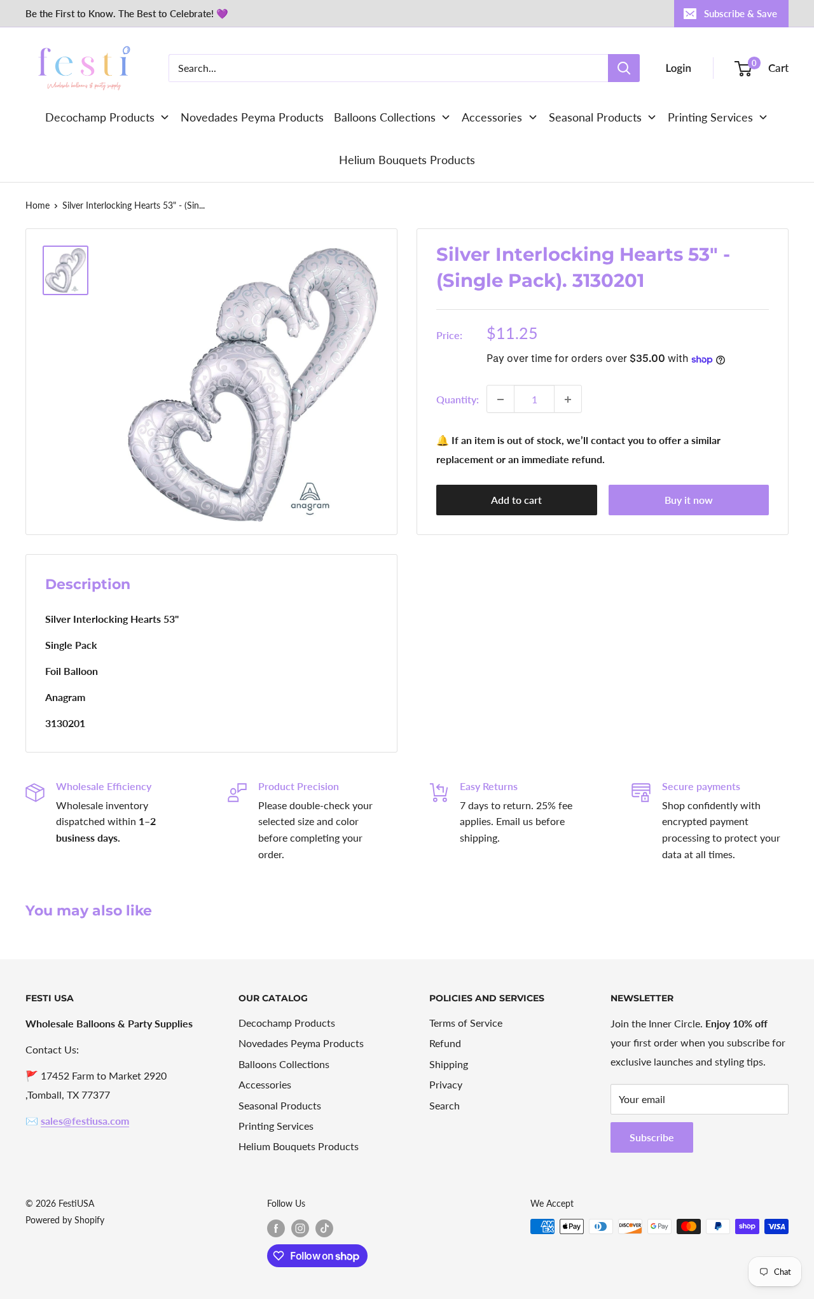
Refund (445, 1043)
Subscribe (652, 1137)
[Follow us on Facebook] (276, 1228)
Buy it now (689, 500)
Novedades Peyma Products (301, 1043)
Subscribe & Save (740, 13)
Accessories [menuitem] (492, 117)
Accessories (264, 1084)
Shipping (448, 1064)
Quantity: (457, 399)
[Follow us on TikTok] (324, 1228)
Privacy (445, 1084)
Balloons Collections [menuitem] (385, 117)
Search (444, 1105)
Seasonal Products (279, 1105)
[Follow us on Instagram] (300, 1228)
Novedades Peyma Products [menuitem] (252, 117)
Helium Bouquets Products (298, 1146)
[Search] (624, 68)
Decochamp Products (286, 1023)
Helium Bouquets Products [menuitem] (407, 160)
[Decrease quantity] (500, 399)
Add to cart (516, 500)
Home (37, 205)
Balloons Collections (283, 1064)
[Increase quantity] (568, 399)
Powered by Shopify (64, 1219)
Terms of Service (465, 1023)
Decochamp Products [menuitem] (100, 117)
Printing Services (276, 1126)
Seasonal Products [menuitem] (595, 117)
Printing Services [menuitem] (710, 117)
